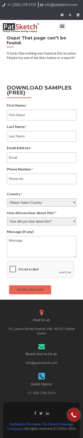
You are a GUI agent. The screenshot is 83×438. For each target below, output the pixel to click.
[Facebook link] (35, 413)
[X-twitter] (70, 15)
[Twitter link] (41, 413)
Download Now (30, 289)
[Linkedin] (78, 15)
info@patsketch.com (41, 362)
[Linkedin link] (47, 413)
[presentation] (40, 269)
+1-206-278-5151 (41, 393)
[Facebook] (62, 15)
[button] (62, 26)
